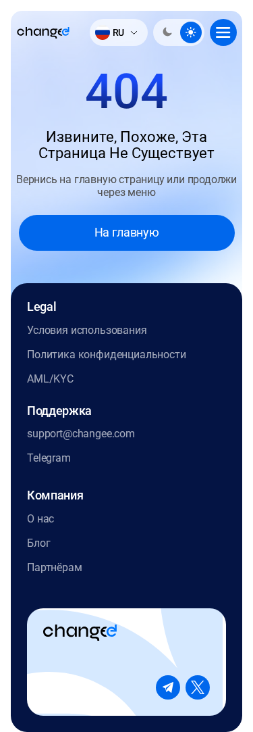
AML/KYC (50, 378)
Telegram (49, 458)
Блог (38, 543)
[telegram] (168, 687)
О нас (40, 518)
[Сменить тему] (178, 32)
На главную (126, 232)
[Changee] (43, 33)
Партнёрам (54, 567)
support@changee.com (81, 433)
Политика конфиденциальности (106, 354)
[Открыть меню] (223, 32)
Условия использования (87, 330)
